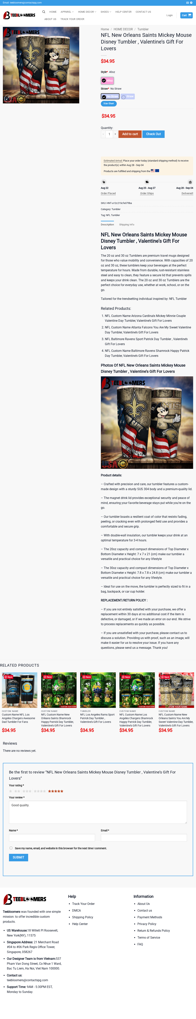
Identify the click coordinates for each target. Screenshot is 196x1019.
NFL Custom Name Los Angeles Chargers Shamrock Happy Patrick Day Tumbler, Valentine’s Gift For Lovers (136, 720)
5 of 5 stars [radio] (55, 791)
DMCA (76, 910)
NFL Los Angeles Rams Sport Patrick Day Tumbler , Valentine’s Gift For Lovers (97, 718)
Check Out (153, 134)
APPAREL (66, 11)
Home (105, 29)
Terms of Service (148, 937)
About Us (143, 904)
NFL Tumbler (113, 215)
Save (10, 676)
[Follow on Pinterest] (191, 3)
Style (104, 72)
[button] (170, 15)
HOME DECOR (86, 11)
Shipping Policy (82, 917)
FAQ (140, 944)
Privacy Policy (146, 924)
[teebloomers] (20, 15)
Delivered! (187, 193)
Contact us (144, 910)
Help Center (80, 924)
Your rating (16, 785)
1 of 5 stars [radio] (10, 791)
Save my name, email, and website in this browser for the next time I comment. (61, 848)
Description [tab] (107, 224)
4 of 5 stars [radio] (39, 791)
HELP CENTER (123, 11)
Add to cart (130, 134)
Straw (105, 88)
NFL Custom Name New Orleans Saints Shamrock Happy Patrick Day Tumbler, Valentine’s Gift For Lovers (57, 720)
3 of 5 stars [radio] (26, 791)
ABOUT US (50, 19)
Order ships (147, 193)
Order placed (108, 193)
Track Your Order (83, 904)
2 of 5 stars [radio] (16, 791)
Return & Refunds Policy (153, 930)
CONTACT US (143, 11)
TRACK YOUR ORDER (72, 19)
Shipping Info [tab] (126, 224)
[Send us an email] (187, 3)
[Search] (43, 12)
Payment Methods (149, 917)
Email (105, 830)
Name (13, 830)
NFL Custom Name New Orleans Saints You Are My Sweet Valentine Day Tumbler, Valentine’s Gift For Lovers (176, 720)
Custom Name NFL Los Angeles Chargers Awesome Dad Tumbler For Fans (18, 718)
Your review (16, 797)
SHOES (105, 11)
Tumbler (143, 29)
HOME (52, 11)
